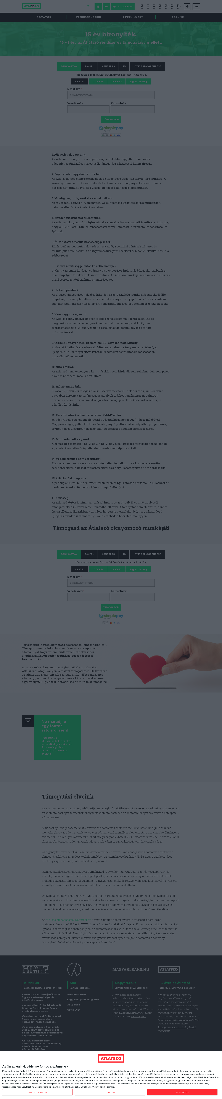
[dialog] (111, 1075)
